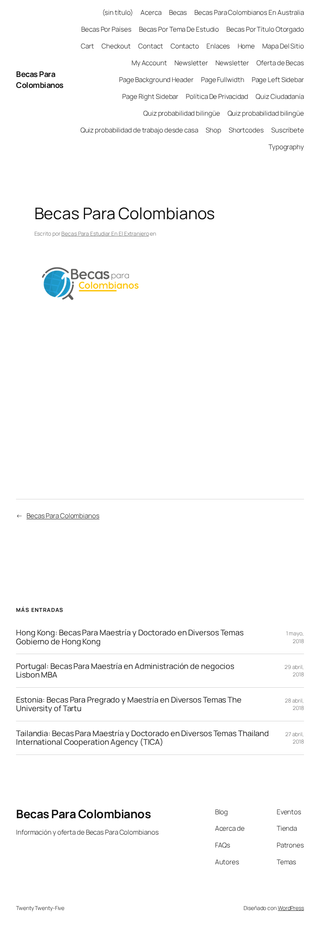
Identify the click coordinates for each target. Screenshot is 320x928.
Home (246, 45)
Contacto (185, 45)
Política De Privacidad (217, 96)
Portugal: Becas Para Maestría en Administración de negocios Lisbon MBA (125, 670)
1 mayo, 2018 (295, 637)
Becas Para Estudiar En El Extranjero (105, 233)
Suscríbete (287, 129)
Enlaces (218, 45)
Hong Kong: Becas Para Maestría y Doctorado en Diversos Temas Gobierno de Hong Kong (130, 637)
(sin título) (117, 12)
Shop (213, 129)
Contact (150, 45)
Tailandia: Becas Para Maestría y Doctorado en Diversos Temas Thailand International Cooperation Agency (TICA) (142, 738)
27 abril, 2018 (294, 738)
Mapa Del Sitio (283, 45)
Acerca (150, 12)
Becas (178, 12)
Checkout (116, 45)
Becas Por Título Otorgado (265, 29)
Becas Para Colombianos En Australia (249, 12)
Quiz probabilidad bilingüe (181, 113)
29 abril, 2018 (294, 670)
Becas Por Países (106, 29)
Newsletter (191, 62)
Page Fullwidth (222, 79)
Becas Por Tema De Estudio (179, 29)
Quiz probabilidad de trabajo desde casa (139, 129)
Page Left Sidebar (278, 79)
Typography (286, 146)
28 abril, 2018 (294, 704)
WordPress (291, 908)
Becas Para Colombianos (40, 79)
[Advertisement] (160, 369)
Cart (87, 45)
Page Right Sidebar (150, 96)
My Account (149, 62)
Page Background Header (156, 79)
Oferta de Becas (280, 62)
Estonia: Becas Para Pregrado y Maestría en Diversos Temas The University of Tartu (129, 704)
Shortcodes (246, 129)
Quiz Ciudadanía (280, 96)
